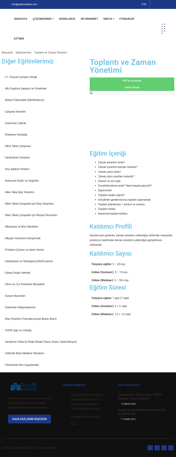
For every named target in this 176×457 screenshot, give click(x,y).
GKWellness (67, 19)
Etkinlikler (126, 19)
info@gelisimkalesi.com (24, 4)
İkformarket (89, 19)
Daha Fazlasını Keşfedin (29, 419)
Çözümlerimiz (42, 19)
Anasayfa (20, 19)
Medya (107, 19)
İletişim (19, 38)
